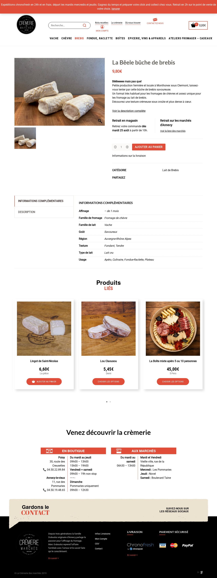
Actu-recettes (101, 22)
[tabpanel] (44, 344)
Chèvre (66, 38)
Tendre (119, 245)
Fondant (109, 245)
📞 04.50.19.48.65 (54, 490)
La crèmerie (116, 22)
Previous (9, 350)
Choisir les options (108, 381)
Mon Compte (102, 30)
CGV (97, 543)
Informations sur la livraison (129, 155)
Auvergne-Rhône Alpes (117, 238)
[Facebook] (192, 510)
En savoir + (53, 558)
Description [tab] (26, 212)
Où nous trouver (133, 22)
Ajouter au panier (149, 147)
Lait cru (108, 252)
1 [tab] (106, 402)
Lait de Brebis (170, 170)
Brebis (79, 38)
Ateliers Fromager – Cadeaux (190, 38)
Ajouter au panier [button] (46, 381)
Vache (54, 38)
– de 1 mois (111, 211)
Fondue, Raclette (100, 38)
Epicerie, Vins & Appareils (147, 38)
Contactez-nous (155, 23)
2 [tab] (110, 402)
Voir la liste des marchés (172, 131)
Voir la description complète (128, 110)
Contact (98, 548)
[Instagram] (195, 510)
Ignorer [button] (116, 8)
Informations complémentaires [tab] (40, 201)
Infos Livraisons (102, 533)
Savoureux (110, 231)
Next (207, 350)
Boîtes (120, 38)
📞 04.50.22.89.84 (54, 469)
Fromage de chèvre (115, 218)
